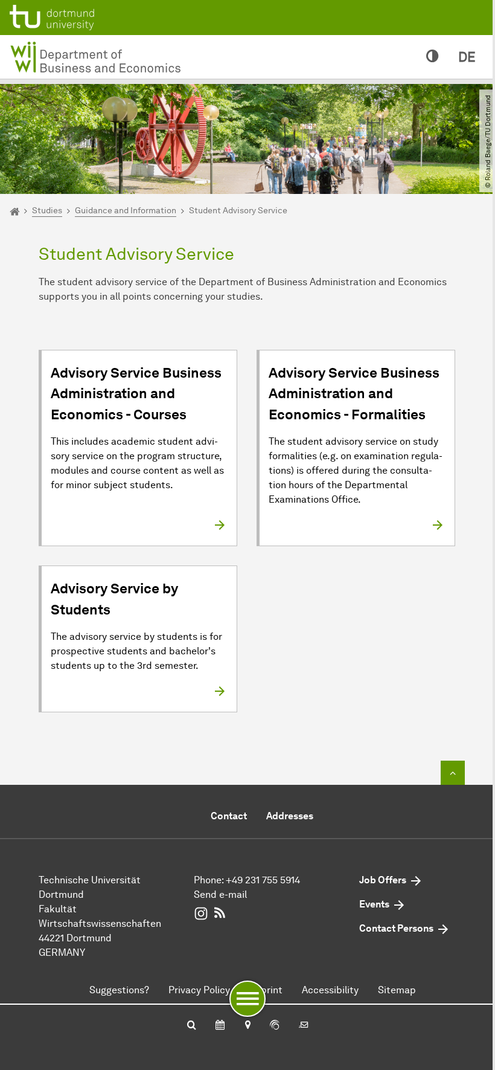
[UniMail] (303, 1026)
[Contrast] (433, 56)
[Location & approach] (247, 1026)
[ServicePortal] (274, 1026)
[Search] (191, 1026)
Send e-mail (220, 894)
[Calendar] (220, 1026)
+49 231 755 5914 (263, 880)
